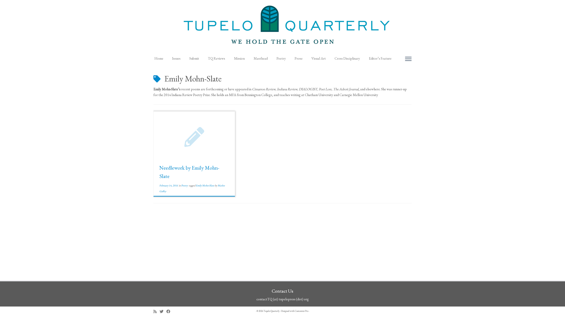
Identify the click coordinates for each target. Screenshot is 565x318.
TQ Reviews (216, 58)
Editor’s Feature (380, 58)
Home (158, 58)
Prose (299, 58)
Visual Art (318, 58)
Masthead (261, 58)
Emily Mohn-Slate (205, 185)
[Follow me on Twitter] (163, 311)
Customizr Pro (301, 310)
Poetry (281, 58)
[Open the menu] (408, 59)
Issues (176, 58)
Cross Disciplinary (347, 58)
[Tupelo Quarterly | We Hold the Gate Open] (282, 26)
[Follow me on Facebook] (169, 311)
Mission (239, 58)
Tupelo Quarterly (272, 310)
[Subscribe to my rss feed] (156, 311)
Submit (194, 58)
